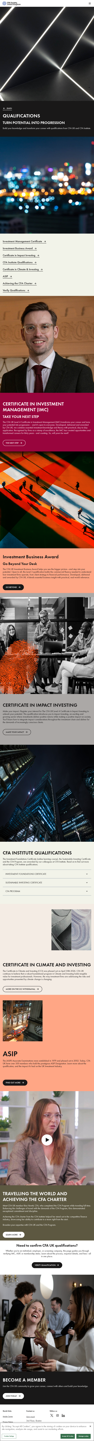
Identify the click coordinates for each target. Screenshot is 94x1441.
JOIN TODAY (11, 1396)
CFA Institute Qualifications (18, 262)
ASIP (5, 276)
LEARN (9, 108)
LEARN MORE (12, 1234)
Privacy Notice (8, 1422)
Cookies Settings (9, 1436)
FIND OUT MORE (13, 1082)
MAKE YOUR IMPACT (15, 732)
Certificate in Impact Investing (19, 255)
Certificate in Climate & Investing (21, 269)
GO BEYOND (11, 587)
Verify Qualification (45, 1265)
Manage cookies (84, 1436)
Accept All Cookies (67, 1436)
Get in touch (30, 1417)
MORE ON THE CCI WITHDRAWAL (20, 989)
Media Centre (8, 1416)
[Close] (90, 1426)
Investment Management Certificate (22, 241)
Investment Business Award (18, 248)
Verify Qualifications (14, 290)
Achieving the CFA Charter (17, 283)
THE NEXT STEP (12, 443)
